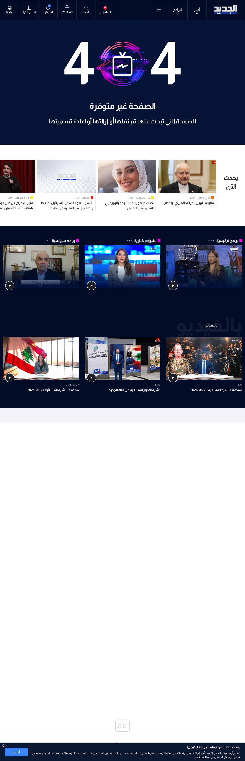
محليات (86, 197)
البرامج (178, 10)
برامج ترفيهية (227, 240)
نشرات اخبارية (145, 240)
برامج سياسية (63, 240)
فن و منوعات (143, 197)
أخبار (197, 10)
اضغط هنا (200, 757)
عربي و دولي (203, 197)
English (9, 12)
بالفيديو (211, 325)
